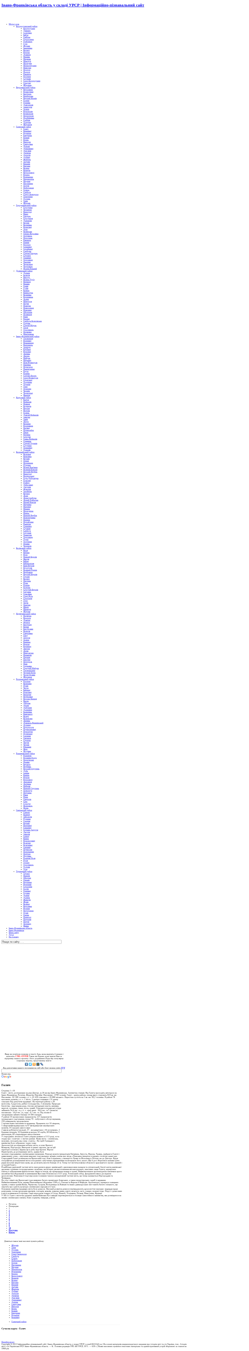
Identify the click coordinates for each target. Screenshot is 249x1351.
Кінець (12, 1232)
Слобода (15, 1256)
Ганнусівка (16, 1304)
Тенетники (16, 1252)
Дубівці (14, 1291)
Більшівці (15, 1317)
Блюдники (15, 1313)
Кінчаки (14, 1282)
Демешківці (16, 1300)
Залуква (14, 1287)
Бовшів (14, 1311)
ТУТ (63, 1068)
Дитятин (15, 1295)
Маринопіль (16, 1269)
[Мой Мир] (38, 1064)
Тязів (13, 1247)
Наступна (13, 1230)
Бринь (14, 1309)
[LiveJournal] (42, 1064)
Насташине (16, 1265)
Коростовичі (16, 1276)
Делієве (14, 1302)
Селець (14, 1258)
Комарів (14, 1278)
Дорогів (15, 1293)
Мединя (14, 1267)
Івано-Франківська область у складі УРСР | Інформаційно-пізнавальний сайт (72, 5)
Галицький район (18, 1321)
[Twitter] (30, 1064)
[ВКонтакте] (26, 1064)
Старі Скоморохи (19, 1254)
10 (10, 1228)
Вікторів (15, 1306)
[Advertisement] (44, 15)
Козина (14, 1280)
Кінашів (14, 1284)
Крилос (14, 1274)
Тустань (14, 1250)
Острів (14, 1263)
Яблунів (14, 1245)
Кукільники (16, 1271)
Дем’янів (15, 1298)
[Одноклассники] (34, 1064)
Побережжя (16, 1260)
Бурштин (15, 1315)
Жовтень (15, 1289)
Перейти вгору (8, 1342)
